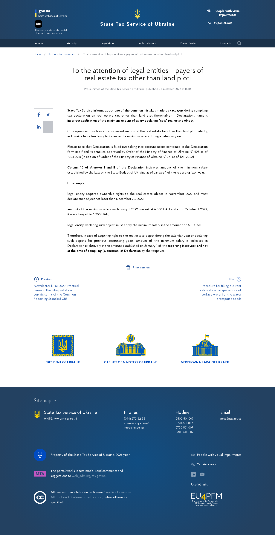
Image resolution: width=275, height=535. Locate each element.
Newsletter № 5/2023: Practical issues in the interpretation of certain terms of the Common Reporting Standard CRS (56, 292)
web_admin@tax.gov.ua (89, 476)
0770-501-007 (184, 423)
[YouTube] (202, 474)
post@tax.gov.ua (230, 418)
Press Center (188, 43)
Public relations (147, 43)
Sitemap (42, 400)
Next (232, 279)
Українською (223, 23)
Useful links (199, 484)
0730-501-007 (184, 427)
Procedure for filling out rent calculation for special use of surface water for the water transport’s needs (220, 292)
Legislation (107, 43)
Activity (72, 43)
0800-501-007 (184, 432)
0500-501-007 (184, 418)
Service (38, 43)
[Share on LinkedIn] (38, 127)
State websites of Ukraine (53, 16)
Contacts (225, 43)
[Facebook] (193, 474)
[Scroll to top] (256, 520)
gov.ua (44, 11)
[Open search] (239, 43)
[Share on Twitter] (48, 115)
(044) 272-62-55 (134, 418)
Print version (141, 267)
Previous (47, 279)
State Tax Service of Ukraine (137, 24)
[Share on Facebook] (38, 115)
